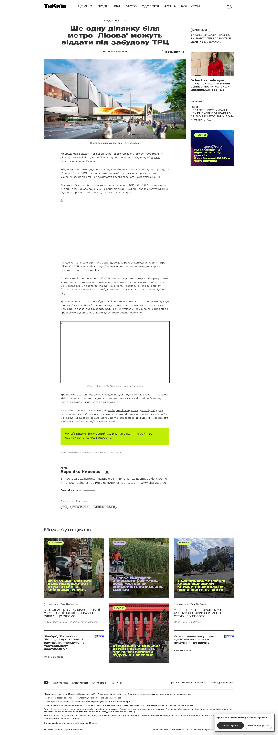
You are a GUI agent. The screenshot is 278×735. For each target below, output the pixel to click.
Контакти (200, 683)
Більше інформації (258, 726)
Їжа (117, 6)
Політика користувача (200, 730)
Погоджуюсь (230, 726)
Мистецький (200, 30)
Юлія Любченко (69, 604)
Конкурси (190, 6)
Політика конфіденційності (168, 730)
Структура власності (222, 683)
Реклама (187, 683)
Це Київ (85, 6)
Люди (103, 6)
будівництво (80, 507)
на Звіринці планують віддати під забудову (135, 410)
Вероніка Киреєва (115, 52)
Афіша (170, 6)
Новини (197, 102)
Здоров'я (150, 6)
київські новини (104, 507)
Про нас (174, 683)
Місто (131, 6)
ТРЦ (64, 507)
